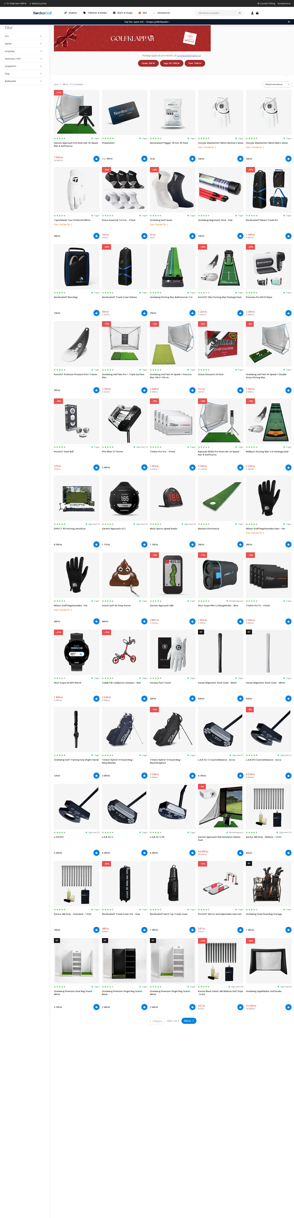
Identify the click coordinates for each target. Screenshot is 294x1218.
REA (145, 12)
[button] (23, 36)
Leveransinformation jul (189, 55)
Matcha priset (39, 3)
